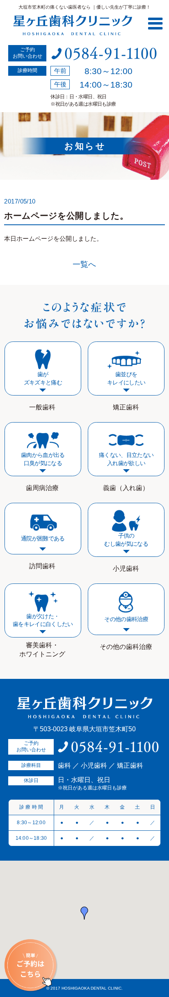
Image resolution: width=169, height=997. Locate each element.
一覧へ (84, 264)
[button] (84, 913)
